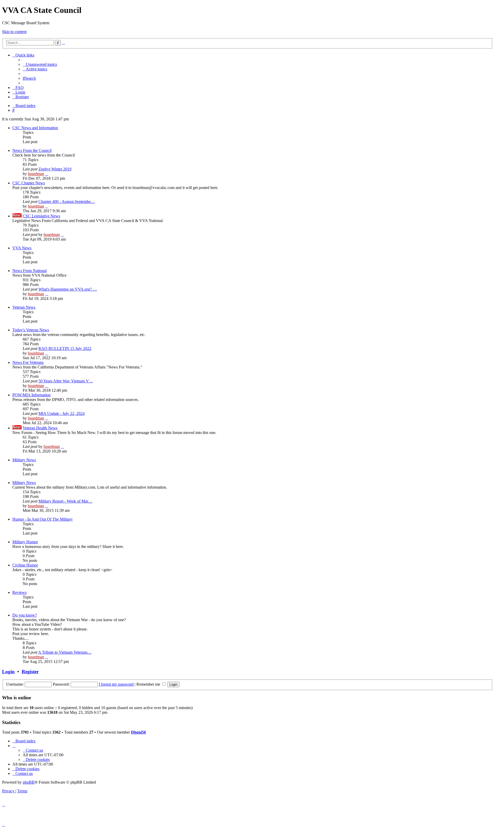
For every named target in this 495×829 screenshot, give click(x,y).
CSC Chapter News (28, 183)
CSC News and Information (35, 128)
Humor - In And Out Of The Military (42, 519)
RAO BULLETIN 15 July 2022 (64, 348)
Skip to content (14, 31)
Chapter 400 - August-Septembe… (66, 201)
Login (8, 671)
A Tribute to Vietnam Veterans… (65, 652)
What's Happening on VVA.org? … (67, 289)
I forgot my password (116, 684)
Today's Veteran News (30, 330)
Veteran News (23, 307)
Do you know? (24, 615)
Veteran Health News (40, 428)
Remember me (148, 684)
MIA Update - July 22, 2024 (61, 413)
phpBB (29, 782)
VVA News (21, 248)
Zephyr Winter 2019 (54, 169)
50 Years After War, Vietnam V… (65, 381)
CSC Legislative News (41, 216)
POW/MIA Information (31, 395)
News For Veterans (28, 362)
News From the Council (32, 150)
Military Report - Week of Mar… (65, 501)
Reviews (19, 592)
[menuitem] (40, 64)
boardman (36, 173)
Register (30, 671)
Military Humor (25, 542)
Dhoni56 (138, 732)
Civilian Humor (25, 565)
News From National (29, 270)
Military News (24, 460)
